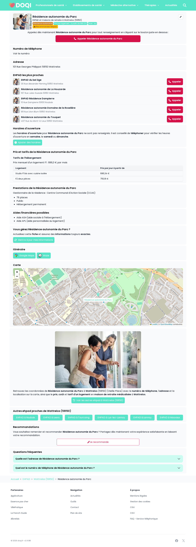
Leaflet (154, 324)
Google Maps (26, 255)
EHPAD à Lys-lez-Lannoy (111, 417)
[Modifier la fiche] (180, 17)
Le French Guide (19, 513)
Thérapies (150, 5)
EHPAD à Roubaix (25, 417)
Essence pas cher (19, 501)
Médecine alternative (123, 5)
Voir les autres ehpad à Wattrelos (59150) (99, 400)
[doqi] (20, 5)
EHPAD (27, 479)
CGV (132, 513)
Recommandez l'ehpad (46, 26)
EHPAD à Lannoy (142, 417)
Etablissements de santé (87, 5)
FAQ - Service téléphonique (144, 518)
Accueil (15, 479)
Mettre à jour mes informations (35, 240)
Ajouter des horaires (29, 142)
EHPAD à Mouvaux (170, 417)
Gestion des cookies (140, 501)
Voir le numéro (21, 53)
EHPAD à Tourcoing (78, 417)
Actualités (171, 5)
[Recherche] (184, 5)
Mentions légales (138, 495)
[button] (98, 294)
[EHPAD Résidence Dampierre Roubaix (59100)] (98, 100)
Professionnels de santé (50, 5)
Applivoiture (17, 495)
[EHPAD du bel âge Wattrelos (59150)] (98, 81)
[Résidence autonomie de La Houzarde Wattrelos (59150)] (98, 91)
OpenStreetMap (166, 324)
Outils (73, 501)
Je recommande (99, 442)
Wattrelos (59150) (44, 479)
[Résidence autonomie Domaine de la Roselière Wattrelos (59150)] (98, 109)
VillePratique (17, 507)
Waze (46, 255)
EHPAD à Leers (51, 417)
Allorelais (15, 518)
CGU (132, 507)
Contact (74, 507)
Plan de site (76, 513)
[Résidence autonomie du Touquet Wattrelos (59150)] (98, 119)
